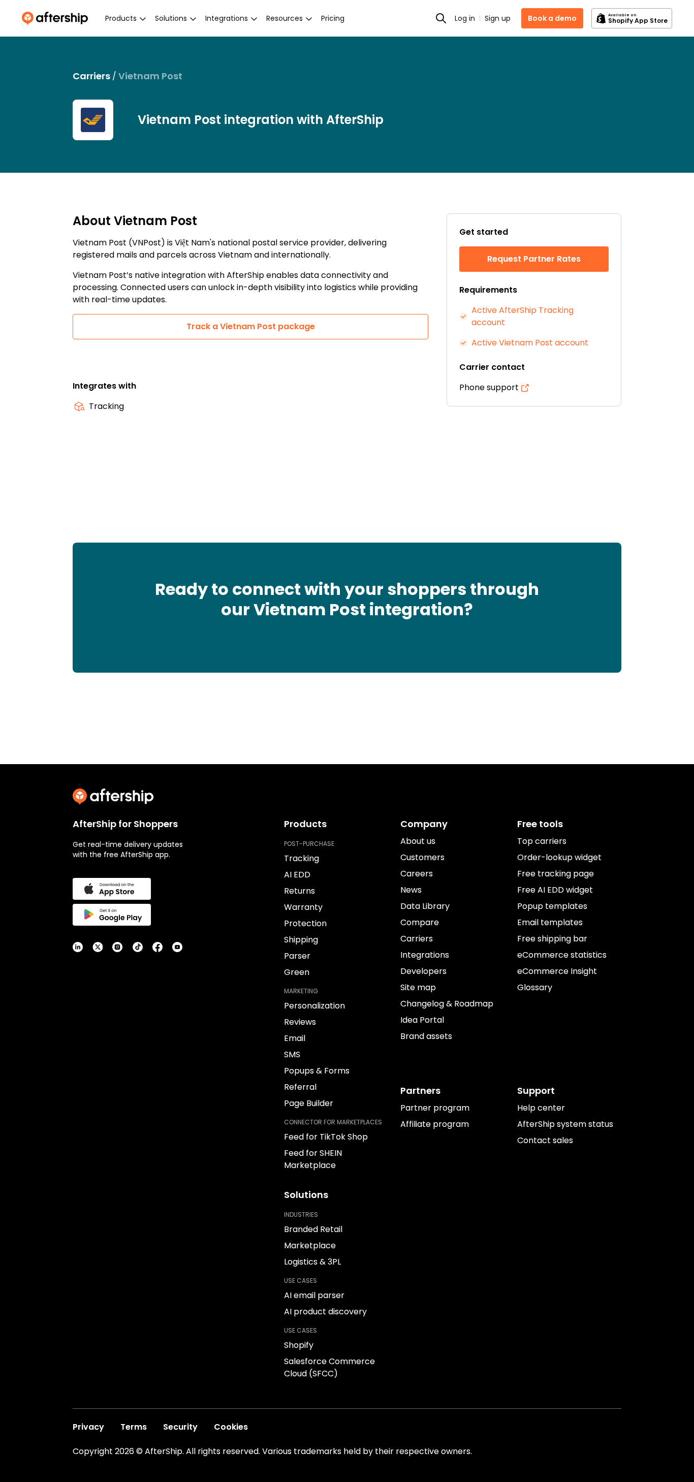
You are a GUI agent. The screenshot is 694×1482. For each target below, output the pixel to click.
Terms (133, 1427)
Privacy (88, 1427)
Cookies (231, 1427)
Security (180, 1427)
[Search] (441, 18)
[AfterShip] (57, 18)
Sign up (498, 18)
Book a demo (552, 18)
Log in (465, 18)
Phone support (489, 387)
